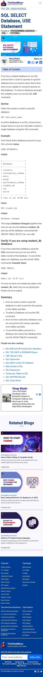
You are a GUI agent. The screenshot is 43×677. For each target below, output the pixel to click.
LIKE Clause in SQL (14, 356)
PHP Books (25, 579)
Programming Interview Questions (8, 634)
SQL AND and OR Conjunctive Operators (24, 348)
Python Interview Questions (9, 611)
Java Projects (26, 620)
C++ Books (25, 570)
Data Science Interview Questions (8, 629)
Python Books (26, 567)
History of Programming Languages (15, 538)
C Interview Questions (8, 617)
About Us (8, 662)
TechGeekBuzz (15, 643)
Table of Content (11, 69)
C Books (25, 573)
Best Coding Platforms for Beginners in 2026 (19, 498)
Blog (7, 8)
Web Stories (21, 666)
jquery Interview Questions (9, 626)
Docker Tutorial (5, 591)
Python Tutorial (5, 567)
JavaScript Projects (28, 629)
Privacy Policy (33, 662)
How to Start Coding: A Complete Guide (17, 457)
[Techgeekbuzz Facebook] (35, 671)
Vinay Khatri (14, 58)
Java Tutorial (5, 594)
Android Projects (27, 626)
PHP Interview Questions (9, 623)
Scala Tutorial (5, 600)
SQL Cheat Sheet (13, 380)
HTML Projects (27, 617)
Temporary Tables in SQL (17, 373)
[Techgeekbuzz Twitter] (41, 671)
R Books (25, 585)
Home (3, 8)
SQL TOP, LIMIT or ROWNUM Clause (22, 352)
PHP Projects (26, 623)
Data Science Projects (29, 632)
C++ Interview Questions (9, 614)
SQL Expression (13, 359)
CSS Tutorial (4, 579)
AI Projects (25, 635)
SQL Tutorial (4, 573)
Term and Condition (9, 664)
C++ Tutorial (4, 570)
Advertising (19, 662)
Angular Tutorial (6, 597)
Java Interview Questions (9, 620)
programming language (18, 8)
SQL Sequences (13, 370)
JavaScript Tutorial (7, 576)
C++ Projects (26, 614)
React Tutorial (5, 603)
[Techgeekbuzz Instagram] (38, 671)
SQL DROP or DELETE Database (19, 363)
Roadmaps (37, 664)
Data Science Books (28, 582)
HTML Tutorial (5, 582)
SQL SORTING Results (16, 377)
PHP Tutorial (4, 585)
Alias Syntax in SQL (14, 366)
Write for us (27, 664)
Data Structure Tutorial (8, 588)
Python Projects (27, 611)
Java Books (26, 576)
